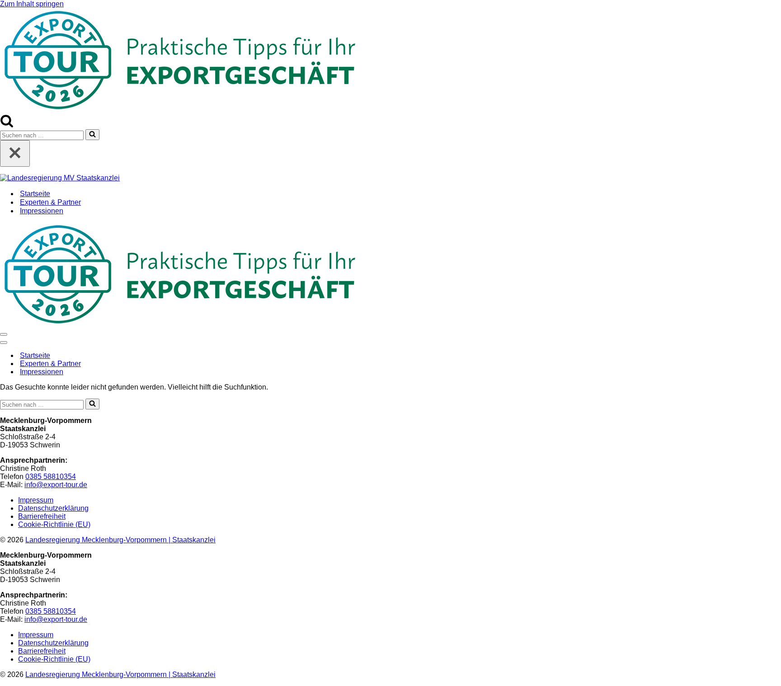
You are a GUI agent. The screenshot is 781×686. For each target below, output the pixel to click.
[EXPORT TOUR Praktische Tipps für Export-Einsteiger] (181, 109)
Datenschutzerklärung (53, 508)
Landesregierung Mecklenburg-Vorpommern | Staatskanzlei (120, 540)
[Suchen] (7, 125)
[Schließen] (15, 153)
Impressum (35, 500)
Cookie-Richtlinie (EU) (54, 524)
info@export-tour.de (55, 485)
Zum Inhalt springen (32, 4)
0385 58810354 (50, 476)
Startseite (35, 193)
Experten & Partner (50, 202)
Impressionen (41, 211)
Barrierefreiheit (42, 516)
